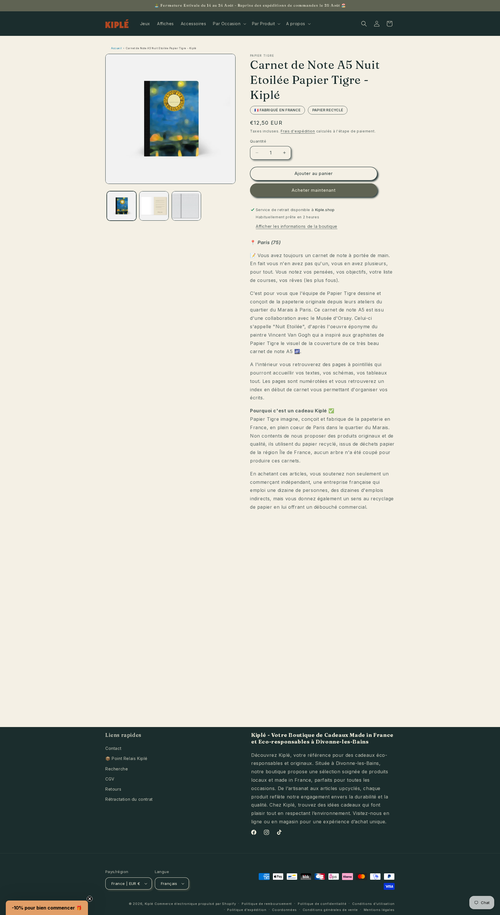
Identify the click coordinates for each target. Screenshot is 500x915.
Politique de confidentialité (322, 904)
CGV (110, 778)
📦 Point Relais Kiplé (126, 758)
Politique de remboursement (267, 904)
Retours (113, 789)
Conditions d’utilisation (373, 904)
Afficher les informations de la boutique (296, 226)
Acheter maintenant (314, 190)
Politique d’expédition (246, 910)
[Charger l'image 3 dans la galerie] (186, 206)
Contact (113, 748)
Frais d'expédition (298, 131)
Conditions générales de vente (330, 910)
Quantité (258, 141)
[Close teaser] (90, 899)
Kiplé (149, 904)
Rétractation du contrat (129, 799)
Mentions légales (379, 910)
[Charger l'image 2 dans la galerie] (154, 206)
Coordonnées (284, 910)
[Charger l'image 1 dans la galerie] (121, 206)
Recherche (116, 768)
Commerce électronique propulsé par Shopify (195, 904)
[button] (228, 24)
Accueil (116, 48)
